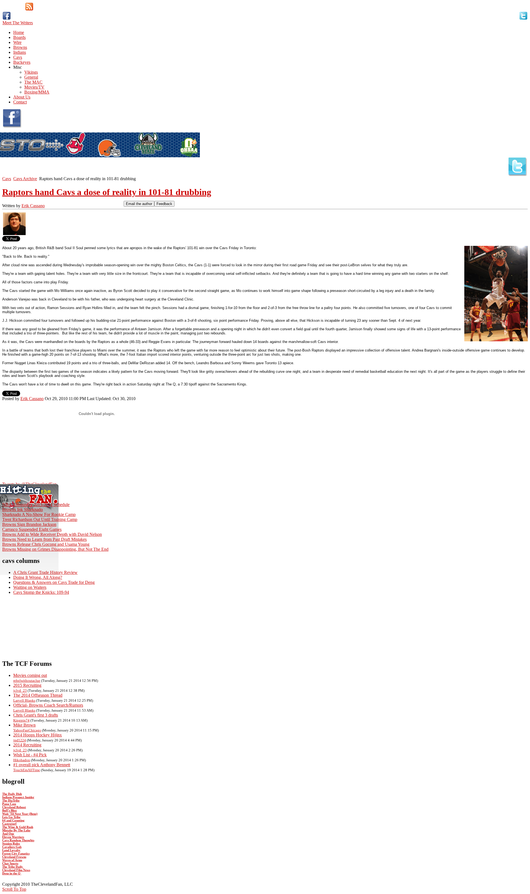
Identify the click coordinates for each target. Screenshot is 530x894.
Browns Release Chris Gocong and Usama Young (45, 544)
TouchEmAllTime (26, 770)
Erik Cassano (33, 205)
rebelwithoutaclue (26, 681)
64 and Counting (13, 820)
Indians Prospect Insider (18, 797)
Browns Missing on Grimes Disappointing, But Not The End (55, 549)
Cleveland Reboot (14, 807)
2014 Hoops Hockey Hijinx (37, 735)
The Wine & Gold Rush (17, 827)
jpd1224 (19, 740)
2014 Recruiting (27, 745)
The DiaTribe (11, 800)
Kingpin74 (21, 720)
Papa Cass (9, 803)
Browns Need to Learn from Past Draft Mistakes (44, 539)
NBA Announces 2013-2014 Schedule (36, 504)
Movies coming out (30, 675)
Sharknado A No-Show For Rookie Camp (39, 514)
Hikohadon (21, 760)
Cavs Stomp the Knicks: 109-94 (41, 592)
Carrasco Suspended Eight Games (32, 529)
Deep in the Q (11, 873)
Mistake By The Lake (16, 830)
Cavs (6, 178)
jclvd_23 (20, 690)
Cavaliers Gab (12, 846)
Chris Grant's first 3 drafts (35, 715)
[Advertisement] (265, 626)
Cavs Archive (25, 178)
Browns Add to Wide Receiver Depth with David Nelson (52, 534)
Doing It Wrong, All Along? (37, 577)
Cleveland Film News (16, 870)
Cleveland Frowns (14, 856)
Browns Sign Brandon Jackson (29, 524)
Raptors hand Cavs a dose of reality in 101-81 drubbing (106, 192)
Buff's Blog (9, 810)
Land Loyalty (11, 850)
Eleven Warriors (13, 837)
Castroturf (9, 823)
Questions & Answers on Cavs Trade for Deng (54, 582)
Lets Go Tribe (11, 817)
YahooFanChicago (27, 730)
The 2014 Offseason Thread (37, 695)
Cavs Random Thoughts (18, 840)
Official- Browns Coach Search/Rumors (48, 705)
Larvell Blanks (24, 700)
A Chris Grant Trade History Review (45, 572)
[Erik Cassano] (14, 234)
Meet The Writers (17, 22)
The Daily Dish (12, 793)
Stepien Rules (11, 843)
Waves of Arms (12, 860)
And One (8, 833)
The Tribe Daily (13, 866)
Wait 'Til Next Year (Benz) (20, 813)
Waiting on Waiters (29, 587)
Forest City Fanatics (16, 853)
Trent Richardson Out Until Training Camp (39, 519)
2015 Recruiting (27, 685)
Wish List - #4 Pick (30, 754)
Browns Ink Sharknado (22, 509)
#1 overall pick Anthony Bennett (41, 764)
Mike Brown (24, 725)
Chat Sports (10, 863)
